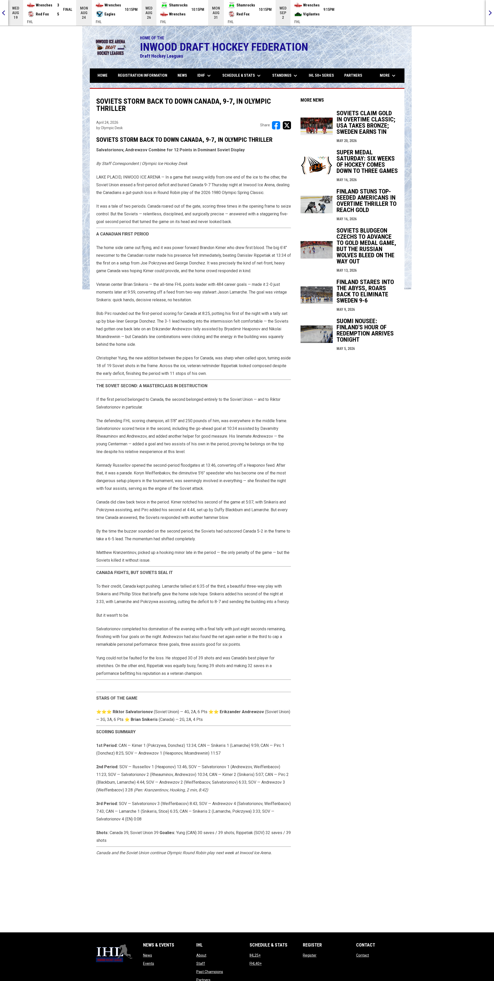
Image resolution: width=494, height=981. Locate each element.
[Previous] (4, 13)
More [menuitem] (388, 76)
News (147, 955)
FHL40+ (256, 963)
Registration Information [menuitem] (142, 75)
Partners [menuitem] (353, 75)
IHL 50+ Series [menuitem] (321, 75)
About (201, 955)
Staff (200, 963)
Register (309, 955)
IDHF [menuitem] (204, 76)
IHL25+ (255, 955)
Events (148, 963)
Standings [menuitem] (285, 76)
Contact (362, 955)
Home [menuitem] (103, 75)
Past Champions (209, 972)
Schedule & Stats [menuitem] (242, 76)
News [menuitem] (182, 75)
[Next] (490, 13)
